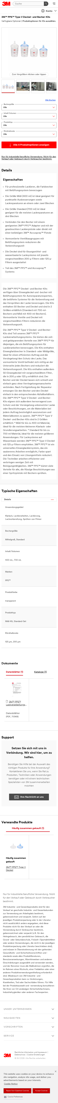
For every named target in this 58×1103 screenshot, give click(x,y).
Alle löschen (50, 100)
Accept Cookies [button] (41, 1091)
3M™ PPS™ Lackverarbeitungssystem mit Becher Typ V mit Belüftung (16, 703)
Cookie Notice (11, 1084)
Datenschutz (20, 1055)
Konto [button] (49, 11)
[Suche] (46, 3)
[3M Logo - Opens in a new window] (6, 3)
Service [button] (9, 1036)
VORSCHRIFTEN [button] (13, 1027)
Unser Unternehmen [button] (18, 1009)
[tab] (14, 672)
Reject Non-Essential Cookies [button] (17, 1091)
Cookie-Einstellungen (36, 1055)
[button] (13, 1096)
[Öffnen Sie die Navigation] (54, 4)
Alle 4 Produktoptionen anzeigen (31, 145)
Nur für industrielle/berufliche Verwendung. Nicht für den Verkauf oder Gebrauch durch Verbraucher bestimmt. (28, 158)
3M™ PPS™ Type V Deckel (16, 869)
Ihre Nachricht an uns (32, 797)
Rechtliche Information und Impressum (31, 1052)
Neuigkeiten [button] (12, 1018)
